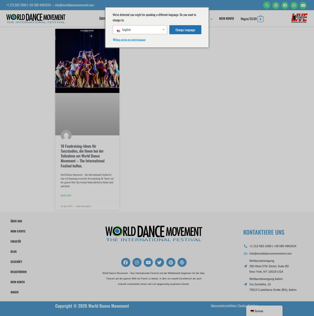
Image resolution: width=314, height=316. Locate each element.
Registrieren (19, 272)
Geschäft (16, 261)
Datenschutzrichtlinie (223, 305)
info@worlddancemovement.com (74, 5)
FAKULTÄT (16, 241)
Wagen (15, 292)
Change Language (185, 30)
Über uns (16, 221)
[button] (266, 5)
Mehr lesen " (66, 195)
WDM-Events (18, 231)
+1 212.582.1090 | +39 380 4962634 (28, 5)
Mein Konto (18, 282)
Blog (14, 251)
